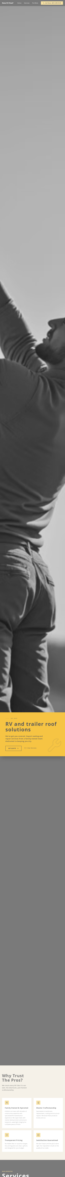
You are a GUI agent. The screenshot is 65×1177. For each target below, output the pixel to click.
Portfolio (35, 3)
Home (19, 3)
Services (27, 3)
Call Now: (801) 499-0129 (53, 3)
